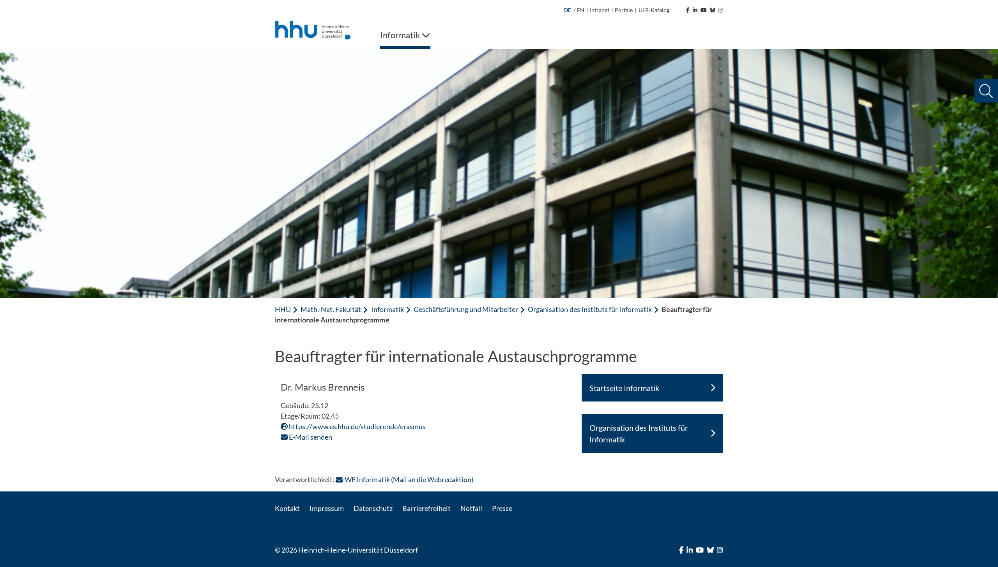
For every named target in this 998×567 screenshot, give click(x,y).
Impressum (327, 508)
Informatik (387, 309)
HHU (283, 309)
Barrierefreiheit (426, 508)
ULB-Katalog (654, 10)
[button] (986, 91)
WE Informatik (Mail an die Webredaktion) (409, 479)
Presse (502, 508)
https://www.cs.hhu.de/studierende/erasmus (357, 426)
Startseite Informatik (624, 388)
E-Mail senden (310, 437)
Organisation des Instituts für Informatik (590, 309)
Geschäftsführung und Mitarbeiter (466, 309)
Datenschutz (373, 508)
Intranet (599, 10)
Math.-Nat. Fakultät (331, 309)
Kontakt (287, 508)
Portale (624, 10)
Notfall (471, 508)
